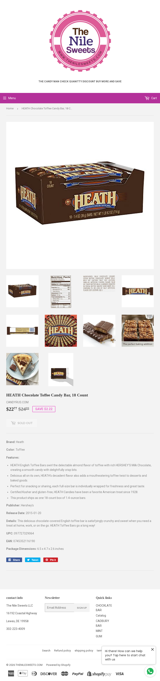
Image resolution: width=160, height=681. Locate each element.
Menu (12, 98)
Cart (154, 98)
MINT (99, 631)
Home (10, 108)
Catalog (101, 615)
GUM (99, 636)
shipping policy (84, 650)
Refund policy (62, 650)
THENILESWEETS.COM (29, 664)
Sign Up (82, 607)
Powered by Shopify (58, 664)
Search (46, 650)
